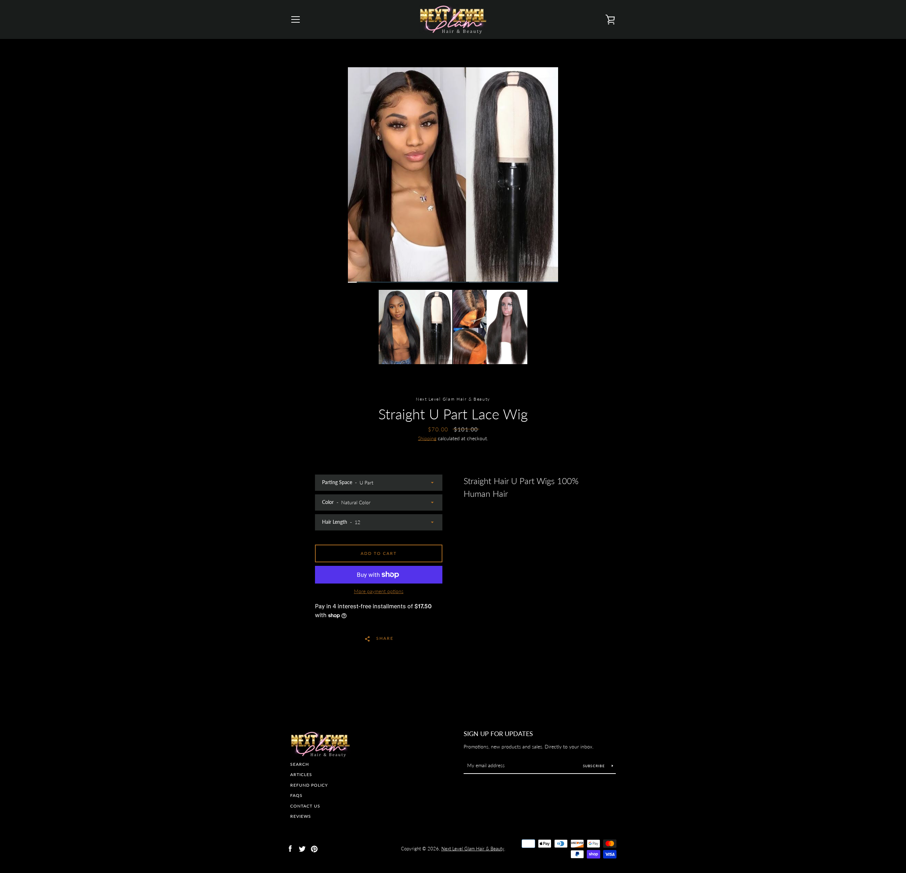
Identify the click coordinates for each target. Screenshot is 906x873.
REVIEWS (300, 816)
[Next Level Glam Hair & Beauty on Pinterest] (314, 848)
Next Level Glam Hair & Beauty (472, 848)
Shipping (427, 438)
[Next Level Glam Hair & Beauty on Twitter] (302, 848)
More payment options (378, 591)
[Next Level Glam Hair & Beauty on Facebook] (290, 848)
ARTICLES (301, 774)
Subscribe (595, 766)
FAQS (296, 795)
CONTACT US (305, 806)
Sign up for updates (498, 733)
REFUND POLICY (309, 785)
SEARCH (299, 764)
